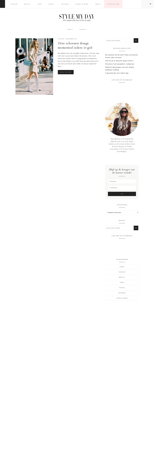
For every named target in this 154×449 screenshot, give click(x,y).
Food (122, 282)
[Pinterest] (123, 159)
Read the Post (65, 72)
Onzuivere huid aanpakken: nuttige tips (119, 64)
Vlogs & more (122, 298)
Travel (122, 287)
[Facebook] (120, 159)
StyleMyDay (77, 17)
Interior (122, 293)
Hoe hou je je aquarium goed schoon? (119, 61)
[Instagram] (122, 159)
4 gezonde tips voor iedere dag (116, 73)
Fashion (61, 38)
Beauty (122, 277)
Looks (122, 266)
